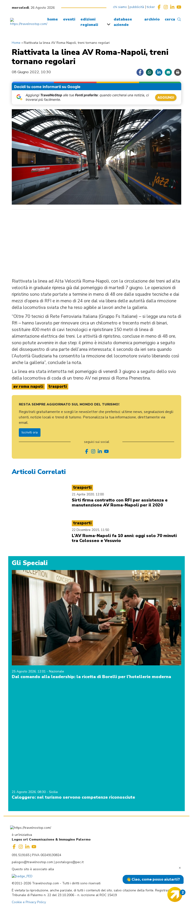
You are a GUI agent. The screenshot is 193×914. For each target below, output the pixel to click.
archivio (152, 19)
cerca (170, 19)
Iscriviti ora (30, 432)
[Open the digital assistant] (174, 894)
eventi (69, 19)
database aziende (123, 22)
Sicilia (53, 792)
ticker (151, 7)
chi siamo (120, 7)
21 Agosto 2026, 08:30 (29, 792)
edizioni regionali (89, 22)
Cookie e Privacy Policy (29, 902)
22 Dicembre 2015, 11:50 (90, 530)
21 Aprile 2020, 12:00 (88, 494)
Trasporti (57, 386)
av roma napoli (28, 386)
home (52, 19)
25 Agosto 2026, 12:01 (29, 671)
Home (16, 42)
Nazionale (56, 671)
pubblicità (136, 7)
